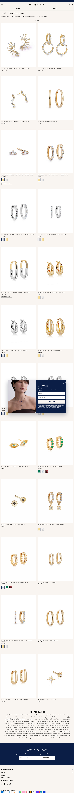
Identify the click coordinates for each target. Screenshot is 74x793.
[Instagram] (10, 784)
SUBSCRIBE (46, 758)
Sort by (55, 8)
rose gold (15, 719)
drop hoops (40, 725)
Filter (18, 8)
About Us (4, 775)
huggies (34, 725)
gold (68, 717)
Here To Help (5, 778)
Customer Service (7, 770)
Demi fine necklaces (34, 733)
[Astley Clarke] (37, 5)
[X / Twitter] (7, 784)
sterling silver (8, 719)
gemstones (20, 727)
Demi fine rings (44, 733)
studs (46, 725)
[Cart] (71, 4)
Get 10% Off (51, 401)
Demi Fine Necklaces (28, 16)
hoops (51, 725)
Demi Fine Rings (42, 16)
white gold (22, 719)
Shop (3, 772)
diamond (29, 719)
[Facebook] (1, 784)
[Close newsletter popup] (64, 382)
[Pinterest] (4, 784)
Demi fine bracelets (57, 733)
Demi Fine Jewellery (14, 16)
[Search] (69, 4)
